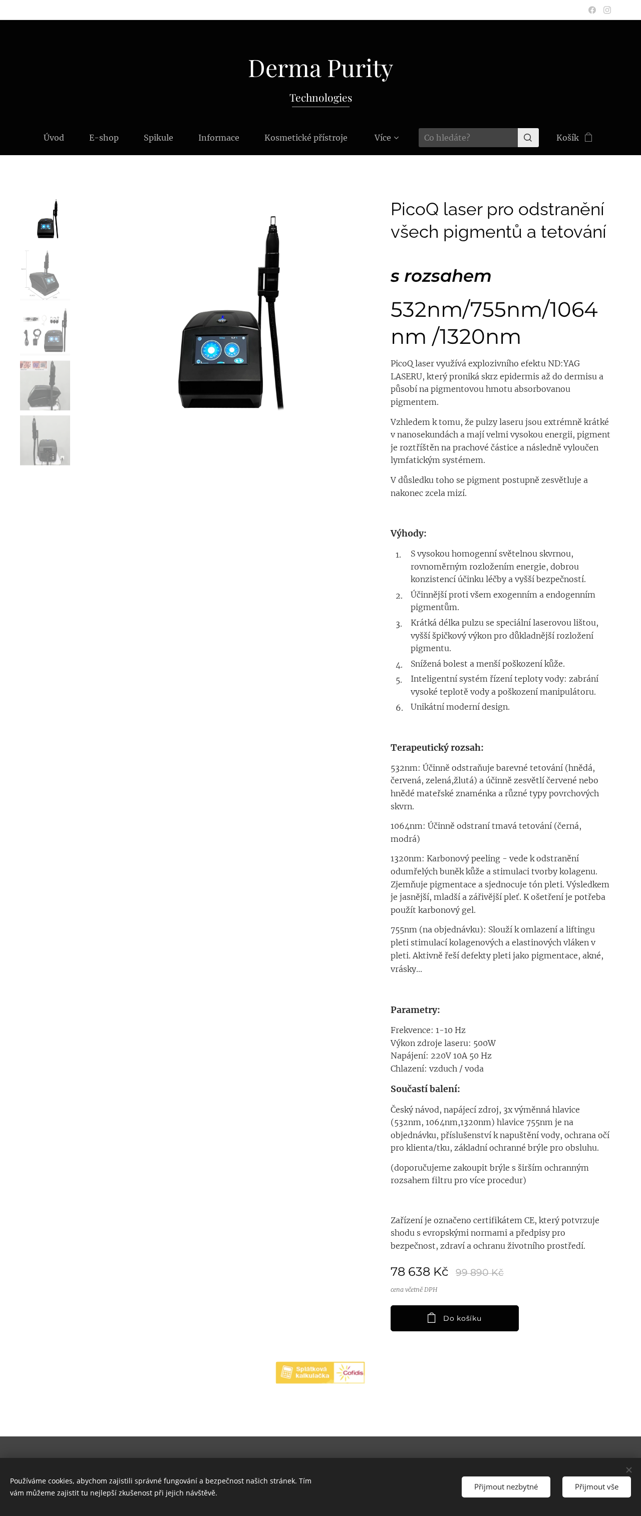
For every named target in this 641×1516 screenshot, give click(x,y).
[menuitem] (60, 137)
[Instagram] (607, 10)
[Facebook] (592, 10)
